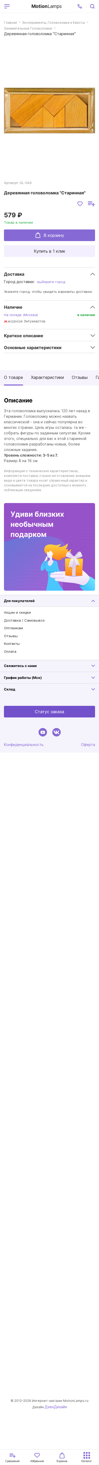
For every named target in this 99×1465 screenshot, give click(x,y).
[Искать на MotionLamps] (92, 6)
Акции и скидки (17, 612)
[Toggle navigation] (19, 6)
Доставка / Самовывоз (24, 620)
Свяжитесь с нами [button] (20, 666)
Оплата (10, 651)
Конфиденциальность (24, 744)
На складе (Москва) (21, 315)
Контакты (12, 643)
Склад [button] (9, 689)
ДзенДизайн (56, 1407)
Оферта (88, 744)
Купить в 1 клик (49, 251)
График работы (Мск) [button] (23, 677)
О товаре (13, 377)
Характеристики (47, 377)
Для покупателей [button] (19, 601)
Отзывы (80, 377)
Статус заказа (49, 711)
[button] (80, 6)
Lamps (46, 6)
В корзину (54, 235)
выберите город (51, 282)
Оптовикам (13, 628)
